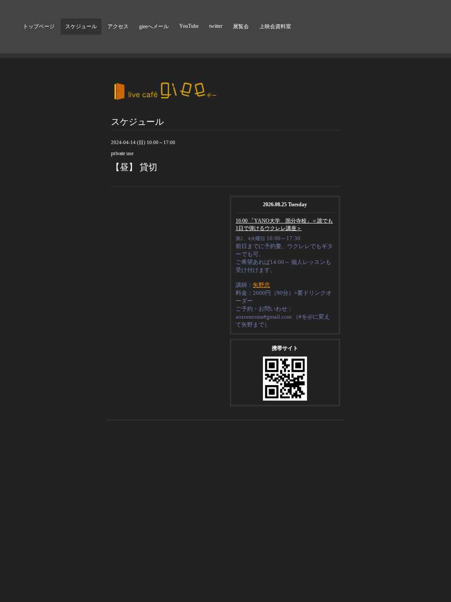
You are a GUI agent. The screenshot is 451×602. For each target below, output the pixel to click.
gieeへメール (154, 26)
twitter (215, 26)
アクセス (118, 26)
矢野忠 (261, 285)
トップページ (39, 26)
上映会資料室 (275, 26)
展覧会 (241, 26)
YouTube (189, 26)
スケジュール (81, 26)
